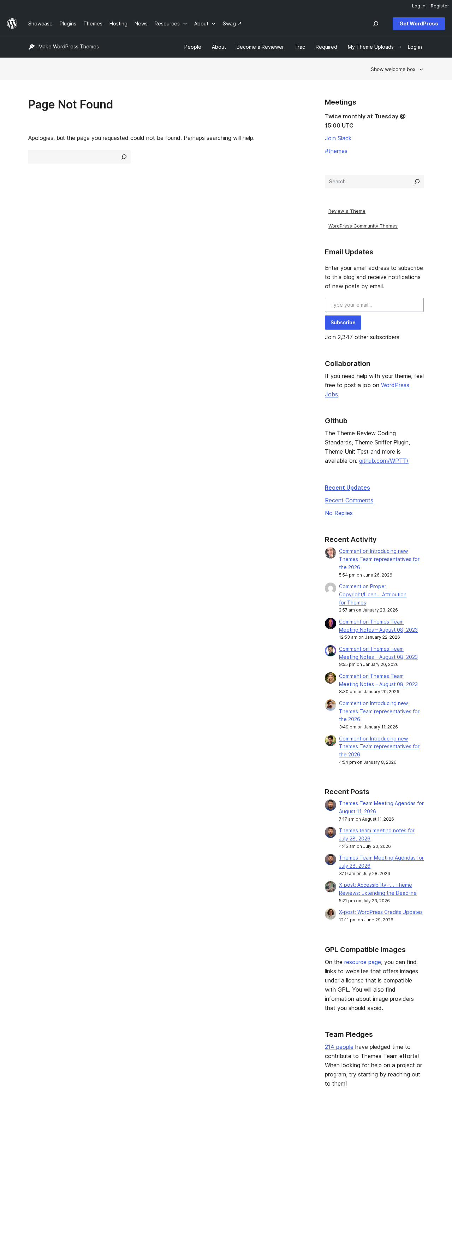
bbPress (363, 1157)
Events (278, 1145)
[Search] (417, 181)
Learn (195, 1135)
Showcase (121, 1135)
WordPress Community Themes (363, 226)
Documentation (207, 1145)
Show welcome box (393, 69)
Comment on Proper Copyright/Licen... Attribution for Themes (372, 594)
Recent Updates (347, 487)
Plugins (117, 1157)
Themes (118, 1145)
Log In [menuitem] (419, 5)
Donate (281, 1157)
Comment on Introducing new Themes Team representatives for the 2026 (379, 559)
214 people (339, 1046)
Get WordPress (418, 23)
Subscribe (343, 322)
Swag (279, 1168)
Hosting (37, 1157)
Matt (358, 1145)
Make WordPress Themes (68, 46)
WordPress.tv (208, 1168)
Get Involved (285, 1135)
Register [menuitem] (440, 5)
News (34, 1145)
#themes (336, 150)
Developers (203, 1157)
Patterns (119, 1168)
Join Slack (338, 138)
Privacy (37, 1168)
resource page (362, 961)
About (35, 1135)
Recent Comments (349, 500)
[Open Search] (376, 23)
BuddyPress (367, 1168)
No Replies (339, 512)
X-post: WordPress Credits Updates (381, 912)
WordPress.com (371, 1135)
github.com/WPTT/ (384, 460)
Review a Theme (346, 211)
